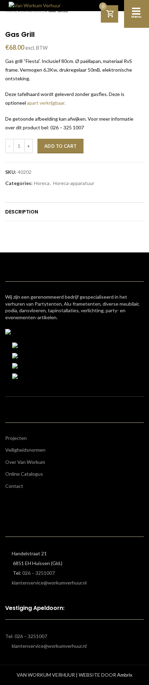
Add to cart (60, 146)
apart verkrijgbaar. (46, 103)
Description (21, 211)
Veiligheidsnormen (25, 450)
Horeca (42, 183)
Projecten (16, 438)
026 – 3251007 (38, 573)
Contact (14, 486)
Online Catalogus (24, 474)
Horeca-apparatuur (73, 183)
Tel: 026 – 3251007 (26, 636)
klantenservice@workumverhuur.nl (49, 583)
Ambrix (124, 675)
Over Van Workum (25, 462)
